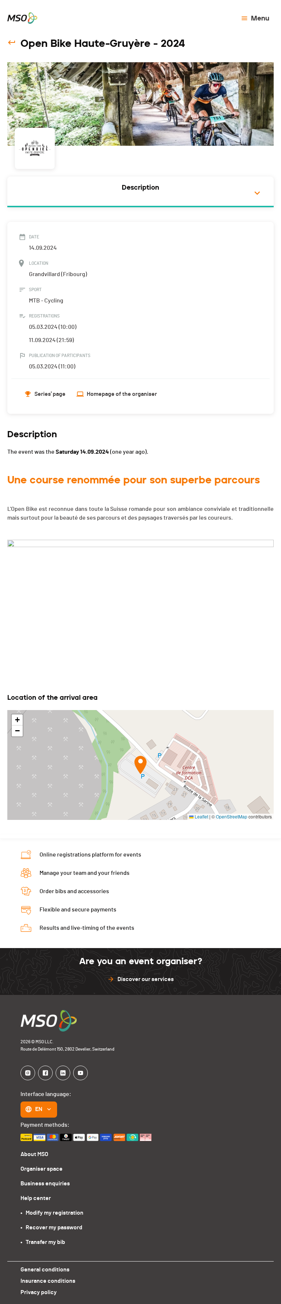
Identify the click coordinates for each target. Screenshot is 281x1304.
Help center (35, 1198)
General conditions (45, 1270)
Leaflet (201, 816)
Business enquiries (45, 1183)
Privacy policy (38, 1292)
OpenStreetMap (231, 816)
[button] (140, 765)
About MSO (34, 1154)
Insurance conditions (47, 1281)
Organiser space (41, 1169)
